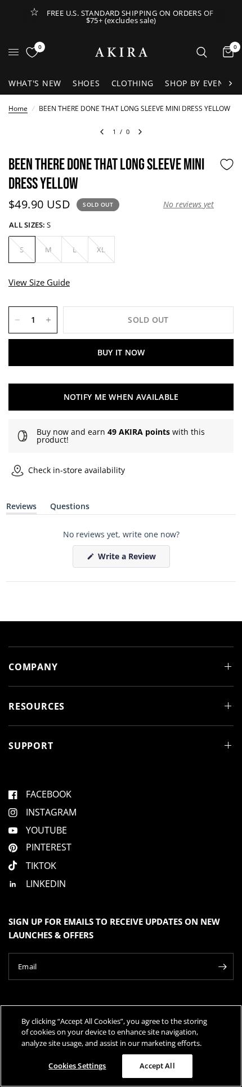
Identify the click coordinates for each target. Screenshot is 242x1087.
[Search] (201, 52)
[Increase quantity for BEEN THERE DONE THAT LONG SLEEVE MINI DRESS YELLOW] (48, 320)
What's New (34, 83)
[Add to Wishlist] (226, 164)
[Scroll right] (230, 83)
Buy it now (121, 352)
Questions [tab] (69, 508)
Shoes (86, 83)
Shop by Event (197, 83)
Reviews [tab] (21, 508)
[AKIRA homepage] (121, 52)
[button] (188, 204)
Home (18, 108)
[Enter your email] (222, 966)
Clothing (132, 83)
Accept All (157, 1066)
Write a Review (129, 559)
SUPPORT (30, 745)
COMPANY (33, 667)
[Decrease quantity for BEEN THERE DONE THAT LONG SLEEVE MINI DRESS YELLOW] (17, 320)
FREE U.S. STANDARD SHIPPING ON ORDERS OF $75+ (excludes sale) (130, 16)
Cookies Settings (77, 1066)
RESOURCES (36, 706)
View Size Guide (39, 282)
